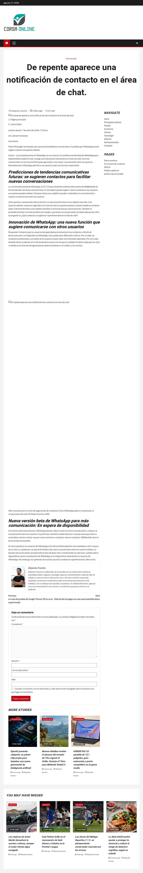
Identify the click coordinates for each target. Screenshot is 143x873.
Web (13, 679)
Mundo (107, 125)
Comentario (17, 624)
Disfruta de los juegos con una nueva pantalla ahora (77, 597)
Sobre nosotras (110, 160)
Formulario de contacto (114, 163)
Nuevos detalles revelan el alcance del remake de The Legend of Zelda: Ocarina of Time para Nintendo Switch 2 (54, 758)
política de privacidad (113, 173)
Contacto (108, 145)
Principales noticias (112, 122)
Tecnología (71, 59)
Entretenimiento (111, 142)
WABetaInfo (89, 186)
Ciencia (107, 132)
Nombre (15, 660)
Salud (111, 805)
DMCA (107, 167)
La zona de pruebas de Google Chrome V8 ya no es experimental (30, 599)
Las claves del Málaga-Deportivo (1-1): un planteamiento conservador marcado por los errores (88, 843)
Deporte (107, 139)
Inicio (106, 118)
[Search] (137, 43)
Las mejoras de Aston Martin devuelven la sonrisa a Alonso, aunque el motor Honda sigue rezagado (21, 843)
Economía (108, 128)
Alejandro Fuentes (19, 111)
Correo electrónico (20, 670)
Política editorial (111, 170)
